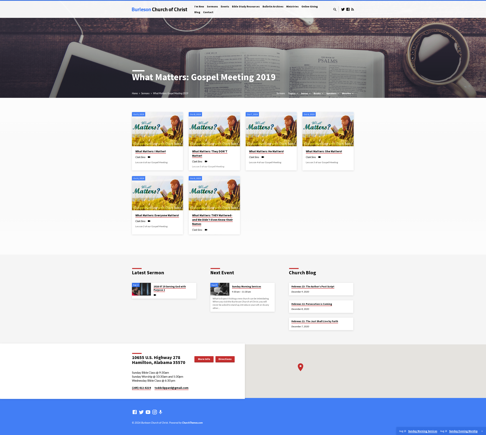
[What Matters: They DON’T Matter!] (214, 129)
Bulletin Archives (273, 6)
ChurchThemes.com (192, 422)
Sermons (212, 6)
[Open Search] (335, 9)
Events (225, 6)
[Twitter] (343, 9)
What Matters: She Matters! (324, 151)
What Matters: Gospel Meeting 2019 (170, 93)
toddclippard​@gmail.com (172, 388)
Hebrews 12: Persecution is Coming (311, 304)
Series (304, 93)
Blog (197, 12)
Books (317, 93)
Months (346, 93)
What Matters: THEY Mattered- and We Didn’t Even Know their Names (212, 220)
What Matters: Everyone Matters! (157, 215)
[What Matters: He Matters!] (271, 129)
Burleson (159, 9)
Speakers (331, 93)
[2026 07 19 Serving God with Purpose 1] (141, 289)
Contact (208, 12)
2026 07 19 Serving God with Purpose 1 (170, 288)
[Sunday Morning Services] (219, 289)
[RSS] (352, 9)
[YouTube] (148, 412)
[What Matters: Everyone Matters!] (157, 193)
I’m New (199, 6)
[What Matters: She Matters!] (327, 129)
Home (135, 93)
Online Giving (309, 6)
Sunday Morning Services (246, 286)
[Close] (482, 431)
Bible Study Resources (246, 6)
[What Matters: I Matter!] (157, 129)
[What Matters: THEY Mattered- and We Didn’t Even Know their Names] (214, 193)
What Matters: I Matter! (150, 151)
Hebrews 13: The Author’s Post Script (312, 286)
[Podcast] (160, 412)
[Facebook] (348, 9)
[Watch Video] (149, 157)
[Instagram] (154, 412)
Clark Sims (140, 157)
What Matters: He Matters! (266, 151)
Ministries (292, 6)
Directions (225, 359)
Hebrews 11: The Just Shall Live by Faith (314, 321)
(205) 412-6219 (141, 388)
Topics (292, 93)
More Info (204, 359)
